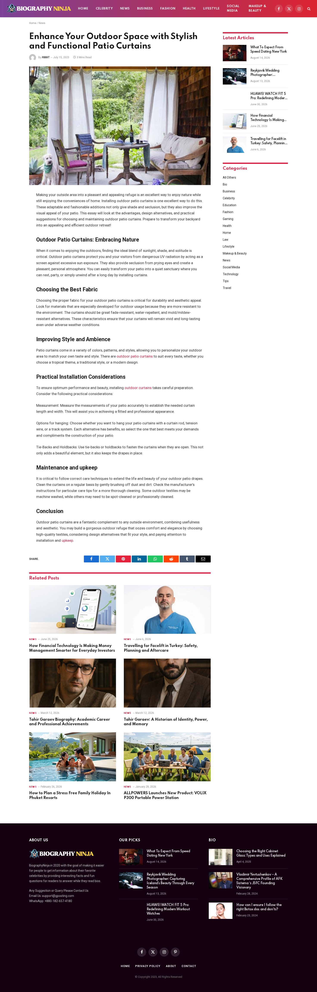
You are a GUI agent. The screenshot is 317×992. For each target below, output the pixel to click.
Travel (227, 288)
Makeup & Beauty (257, 8)
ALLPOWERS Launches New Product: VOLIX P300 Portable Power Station (165, 795)
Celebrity (104, 8)
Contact (189, 966)
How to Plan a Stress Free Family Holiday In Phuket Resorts (70, 795)
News (125, 8)
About (171, 966)
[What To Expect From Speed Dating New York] (234, 53)
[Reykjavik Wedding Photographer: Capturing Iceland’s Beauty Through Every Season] (234, 76)
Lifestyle (211, 8)
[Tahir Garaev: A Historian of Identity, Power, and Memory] (167, 683)
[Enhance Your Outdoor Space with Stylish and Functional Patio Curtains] (120, 125)
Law (225, 239)
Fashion (168, 8)
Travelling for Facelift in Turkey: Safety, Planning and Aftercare (161, 648)
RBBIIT (46, 57)
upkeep (67, 540)
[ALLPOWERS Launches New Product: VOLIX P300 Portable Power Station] (167, 756)
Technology (231, 274)
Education (229, 205)
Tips (226, 281)
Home (83, 8)
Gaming (228, 219)
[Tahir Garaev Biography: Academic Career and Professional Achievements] (72, 683)
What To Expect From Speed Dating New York (268, 49)
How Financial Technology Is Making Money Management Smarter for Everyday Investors (72, 648)
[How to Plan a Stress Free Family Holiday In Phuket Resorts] (72, 756)
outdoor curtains (138, 388)
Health (189, 8)
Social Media (233, 8)
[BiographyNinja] (38, 9)
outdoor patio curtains (135, 356)
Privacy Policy (147, 966)
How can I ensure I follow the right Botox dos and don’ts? (258, 907)
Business (145, 8)
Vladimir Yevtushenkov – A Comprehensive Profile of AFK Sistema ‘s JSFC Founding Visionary (259, 881)
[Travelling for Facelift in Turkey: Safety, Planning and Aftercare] (167, 609)
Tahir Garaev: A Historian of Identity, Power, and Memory (166, 722)
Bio (225, 184)
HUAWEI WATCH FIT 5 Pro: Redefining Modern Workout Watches (268, 96)
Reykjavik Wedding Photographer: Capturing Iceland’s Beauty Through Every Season (267, 73)
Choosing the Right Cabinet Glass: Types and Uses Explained (260, 853)
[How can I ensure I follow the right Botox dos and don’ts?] (220, 911)
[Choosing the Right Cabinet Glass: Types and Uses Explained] (220, 857)
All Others (229, 177)
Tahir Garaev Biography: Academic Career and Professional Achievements (69, 722)
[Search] (308, 9)
